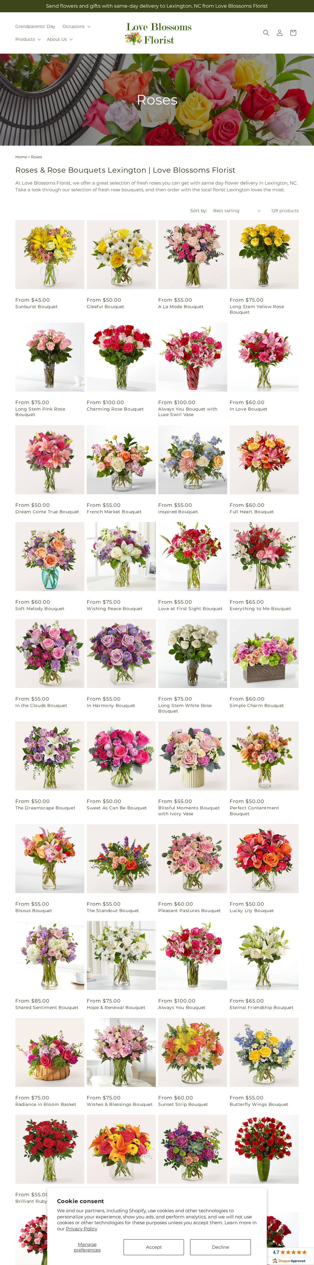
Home (21, 157)
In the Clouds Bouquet (41, 705)
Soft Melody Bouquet (39, 608)
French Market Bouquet (114, 511)
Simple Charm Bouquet (257, 705)
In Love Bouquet (249, 409)
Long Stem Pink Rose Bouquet (40, 411)
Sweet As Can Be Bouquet (117, 808)
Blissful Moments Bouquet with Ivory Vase (189, 810)
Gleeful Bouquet (105, 306)
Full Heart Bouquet (252, 511)
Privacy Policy (81, 1229)
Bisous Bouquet (33, 910)
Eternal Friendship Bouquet (262, 1007)
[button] (76, 26)
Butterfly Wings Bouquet (259, 1104)
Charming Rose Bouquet (115, 409)
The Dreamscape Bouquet (45, 808)
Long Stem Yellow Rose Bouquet (257, 309)
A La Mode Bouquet (181, 306)
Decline (220, 1247)
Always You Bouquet (182, 1007)
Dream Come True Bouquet (47, 511)
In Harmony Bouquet (111, 705)
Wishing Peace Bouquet (115, 608)
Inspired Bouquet (178, 511)
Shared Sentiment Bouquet (46, 1007)
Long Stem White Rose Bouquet (185, 708)
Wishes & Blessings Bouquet (120, 1104)
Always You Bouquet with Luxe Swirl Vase (187, 411)
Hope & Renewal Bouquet (116, 1007)
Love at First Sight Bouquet (190, 608)
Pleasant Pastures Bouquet (189, 910)
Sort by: (198, 210)
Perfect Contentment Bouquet (254, 810)
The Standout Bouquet (113, 910)
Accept (154, 1247)
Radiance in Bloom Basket (45, 1104)
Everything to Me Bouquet (260, 608)
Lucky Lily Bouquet (252, 910)
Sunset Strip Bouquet (183, 1104)
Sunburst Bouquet (36, 306)
